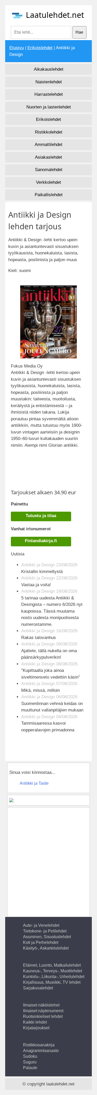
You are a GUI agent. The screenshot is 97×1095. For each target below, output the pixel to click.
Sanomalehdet (48, 169)
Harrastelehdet (48, 94)
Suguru (29, 1062)
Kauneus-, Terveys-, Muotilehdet (52, 971)
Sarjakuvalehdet (38, 988)
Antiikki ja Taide (34, 783)
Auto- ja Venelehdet (41, 925)
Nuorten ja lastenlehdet (48, 107)
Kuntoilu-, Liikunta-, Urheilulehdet (53, 976)
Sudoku (30, 1056)
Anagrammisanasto (41, 1050)
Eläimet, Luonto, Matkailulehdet (52, 965)
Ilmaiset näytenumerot (43, 1011)
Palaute (30, 1067)
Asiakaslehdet (48, 157)
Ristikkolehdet (48, 132)
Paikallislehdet (49, 194)
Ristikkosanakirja (39, 1045)
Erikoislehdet (40, 47)
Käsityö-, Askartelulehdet (46, 948)
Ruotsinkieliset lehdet (43, 1016)
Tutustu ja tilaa (41, 515)
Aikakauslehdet (48, 69)
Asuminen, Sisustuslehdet (47, 937)
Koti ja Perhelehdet (40, 942)
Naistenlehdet (48, 81)
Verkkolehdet (48, 182)
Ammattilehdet (48, 144)
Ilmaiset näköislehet (41, 1005)
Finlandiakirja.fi (41, 540)
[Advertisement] (54, 466)
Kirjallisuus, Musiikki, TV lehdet (51, 982)
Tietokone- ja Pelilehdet (44, 931)
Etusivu (16, 47)
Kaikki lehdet (35, 1022)
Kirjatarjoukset (36, 1028)
